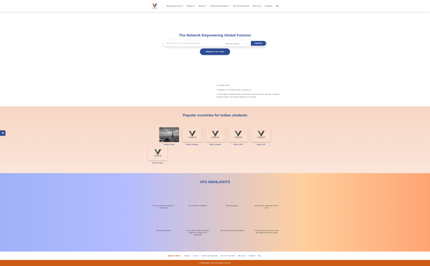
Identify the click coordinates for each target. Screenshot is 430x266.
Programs (187, 256)
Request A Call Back (215, 52)
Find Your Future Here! (241, 6)
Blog (277, 6)
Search (259, 43)
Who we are (257, 6)
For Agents (268, 6)
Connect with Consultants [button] (219, 6)
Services (196, 256)
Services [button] (202, 6)
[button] (174, 6)
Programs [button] (190, 6)
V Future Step (204, 263)
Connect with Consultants (209, 256)
